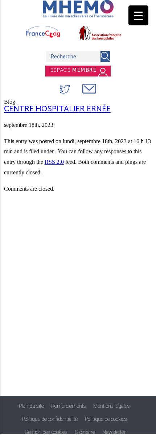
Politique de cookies (106, 419)
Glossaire (85, 432)
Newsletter (114, 432)
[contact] (89, 89)
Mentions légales (111, 406)
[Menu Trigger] (138, 15)
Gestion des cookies (46, 432)
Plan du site (31, 406)
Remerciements (68, 406)
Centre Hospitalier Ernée (57, 109)
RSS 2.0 (54, 162)
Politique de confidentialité (50, 419)
